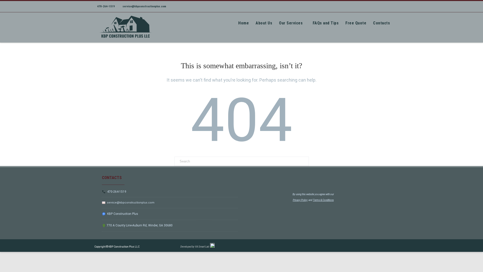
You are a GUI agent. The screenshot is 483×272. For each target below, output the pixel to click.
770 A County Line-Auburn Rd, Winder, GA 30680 (139, 225)
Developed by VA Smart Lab (195, 246)
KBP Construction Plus (122, 214)
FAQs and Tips (326, 23)
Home (243, 23)
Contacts (381, 23)
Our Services (291, 23)
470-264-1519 (105, 6)
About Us (264, 23)
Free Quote (355, 23)
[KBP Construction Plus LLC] (124, 41)
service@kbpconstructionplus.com (144, 6)
